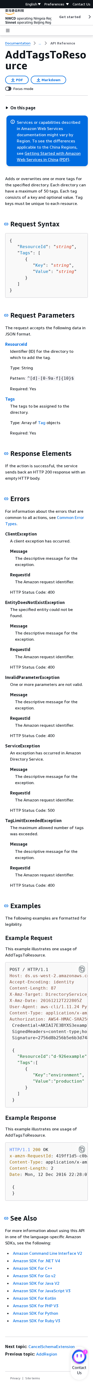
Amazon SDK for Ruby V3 (36, 1320)
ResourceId (33, 246)
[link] (62, 43)
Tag (41, 422)
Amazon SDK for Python (35, 1313)
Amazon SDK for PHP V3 (35, 1305)
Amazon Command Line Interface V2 (47, 1253)
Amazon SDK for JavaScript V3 (42, 1290)
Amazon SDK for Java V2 (36, 1283)
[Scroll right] (89, 17)
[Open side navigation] (7, 30)
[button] (20, 107)
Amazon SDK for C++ (32, 1268)
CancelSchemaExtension (51, 1346)
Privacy (15, 1378)
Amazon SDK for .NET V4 (36, 1260)
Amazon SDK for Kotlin (34, 1298)
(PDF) (64, 159)
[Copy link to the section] (6, 224)
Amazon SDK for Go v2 (34, 1275)
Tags (25, 252)
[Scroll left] (55, 17)
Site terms (32, 1378)
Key (39, 265)
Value (41, 271)
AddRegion (46, 1354)
